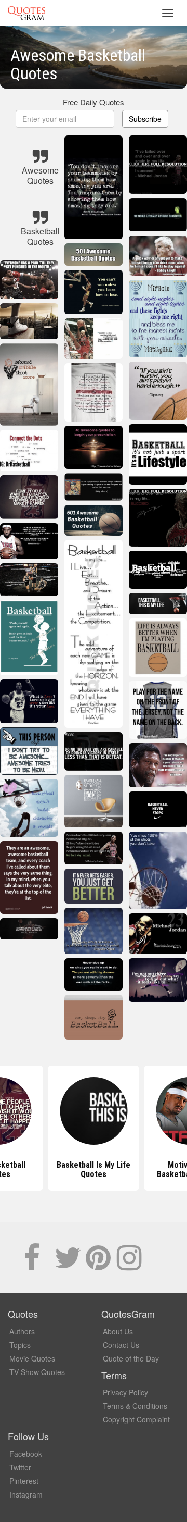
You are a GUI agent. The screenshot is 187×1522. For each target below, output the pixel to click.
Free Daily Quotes (93, 101)
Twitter (20, 1467)
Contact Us (121, 1345)
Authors (22, 1331)
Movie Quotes (32, 1358)
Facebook (25, 1454)
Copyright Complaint (136, 1419)
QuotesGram (26, 13)
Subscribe (145, 119)
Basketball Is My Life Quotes (93, 1169)
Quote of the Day (131, 1358)
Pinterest (23, 1481)
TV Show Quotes (37, 1372)
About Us (118, 1331)
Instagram (26, 1494)
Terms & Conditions (135, 1406)
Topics (20, 1345)
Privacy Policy (125, 1392)
